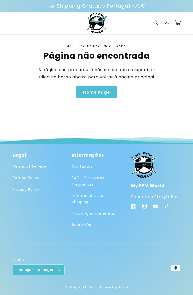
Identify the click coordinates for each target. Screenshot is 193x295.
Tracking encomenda (93, 213)
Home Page (96, 92)
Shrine (123, 287)
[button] (15, 22)
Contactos (82, 166)
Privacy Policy (26, 189)
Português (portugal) (36, 269)
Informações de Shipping (87, 198)
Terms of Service (29, 166)
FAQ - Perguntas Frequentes (88, 181)
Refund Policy (26, 177)
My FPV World (88, 287)
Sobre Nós (81, 224)
